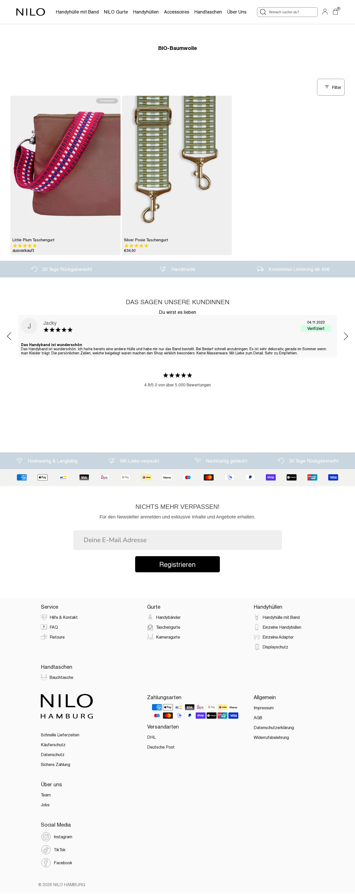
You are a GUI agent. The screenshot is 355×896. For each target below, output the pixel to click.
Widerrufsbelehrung (271, 737)
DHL (151, 737)
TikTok (59, 849)
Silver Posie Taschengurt (146, 239)
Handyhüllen (146, 12)
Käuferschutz (53, 744)
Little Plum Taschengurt (33, 239)
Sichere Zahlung (55, 764)
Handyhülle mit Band (77, 12)
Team (46, 794)
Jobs (45, 804)
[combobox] (287, 12)
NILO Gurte (116, 12)
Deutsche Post (161, 746)
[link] (65, 164)
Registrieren (177, 564)
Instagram (63, 836)
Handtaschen (208, 12)
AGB (258, 717)
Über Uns (236, 12)
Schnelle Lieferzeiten (60, 734)
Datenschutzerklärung (274, 727)
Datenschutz (52, 754)
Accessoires (176, 12)
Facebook (63, 862)
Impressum (264, 707)
